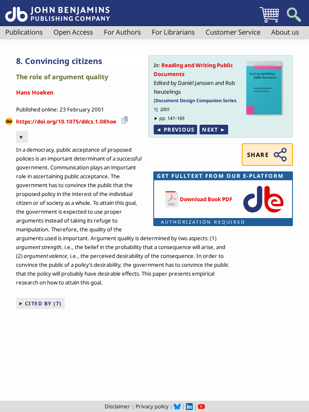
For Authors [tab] (122, 32)
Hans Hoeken (35, 92)
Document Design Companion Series (196, 100)
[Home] (57, 9)
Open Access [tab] (73, 32)
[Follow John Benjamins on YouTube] (201, 406)
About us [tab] (285, 32)
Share (258, 154)
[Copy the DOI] (123, 119)
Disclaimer (117, 406)
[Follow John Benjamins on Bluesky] (177, 406)
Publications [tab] (24, 32)
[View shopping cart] (269, 22)
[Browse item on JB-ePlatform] (263, 213)
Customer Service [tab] (233, 32)
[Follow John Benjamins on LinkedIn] (189, 406)
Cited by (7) (43, 303)
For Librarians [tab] (173, 32)
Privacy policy (152, 406)
